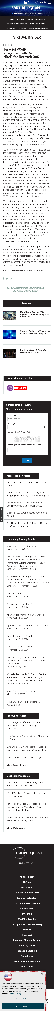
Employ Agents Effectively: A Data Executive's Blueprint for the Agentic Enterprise (24, 725)
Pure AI (27, 929)
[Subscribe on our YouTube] (15, 390)
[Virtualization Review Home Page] (27, 9)
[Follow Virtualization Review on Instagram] (36, 3)
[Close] (42, 974)
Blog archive (9, 34)
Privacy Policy (26, 432)
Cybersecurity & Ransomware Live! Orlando (27, 625)
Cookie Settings (22, 999)
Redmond (27, 935)
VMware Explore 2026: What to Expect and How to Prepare (35, 332)
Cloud (12, 19)
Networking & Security (38, 24)
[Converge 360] (27, 853)
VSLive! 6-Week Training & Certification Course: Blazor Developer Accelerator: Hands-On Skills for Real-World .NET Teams (28, 579)
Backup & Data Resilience (38, 28)
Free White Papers (16, 715)
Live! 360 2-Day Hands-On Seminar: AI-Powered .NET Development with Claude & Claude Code (27, 660)
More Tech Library (16, 765)
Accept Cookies (22, 1006)
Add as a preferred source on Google (28, 13)
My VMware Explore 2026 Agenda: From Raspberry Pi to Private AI (34, 314)
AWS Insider (27, 887)
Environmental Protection (27, 903)
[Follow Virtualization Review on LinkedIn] (25, 3)
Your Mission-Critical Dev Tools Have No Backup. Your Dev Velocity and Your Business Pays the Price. (26, 807)
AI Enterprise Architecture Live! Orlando (25, 614)
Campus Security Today (27, 892)
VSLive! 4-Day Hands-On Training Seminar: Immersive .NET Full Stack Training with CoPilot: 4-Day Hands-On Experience (27, 677)
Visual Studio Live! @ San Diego (22, 546)
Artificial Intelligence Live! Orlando (22, 604)
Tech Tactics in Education (27, 961)
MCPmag (27, 913)
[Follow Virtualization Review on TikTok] (32, 3)
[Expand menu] (49, 3)
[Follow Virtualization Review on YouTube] (41, 2)
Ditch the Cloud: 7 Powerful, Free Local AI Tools (33, 351)
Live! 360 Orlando (15, 593)
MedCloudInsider (27, 919)
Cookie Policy (15, 994)
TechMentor (27, 956)
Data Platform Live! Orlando (20, 636)
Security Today (27, 945)
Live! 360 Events (27, 908)
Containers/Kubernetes (36, 19)
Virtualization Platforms (16, 28)
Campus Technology (27, 898)
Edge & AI (20, 19)
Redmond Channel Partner (27, 940)
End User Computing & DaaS (17, 24)
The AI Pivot (27, 966)
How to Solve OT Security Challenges (25, 757)
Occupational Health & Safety (27, 924)
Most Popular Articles (18, 475)
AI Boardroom (27, 876)
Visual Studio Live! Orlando (19, 646)
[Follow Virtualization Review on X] (29, 2)
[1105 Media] (27, 864)
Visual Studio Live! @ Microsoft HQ (23, 702)
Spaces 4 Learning (27, 951)
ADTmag (27, 882)
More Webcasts (15, 828)
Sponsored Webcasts (18, 775)
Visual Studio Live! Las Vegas (21, 691)
